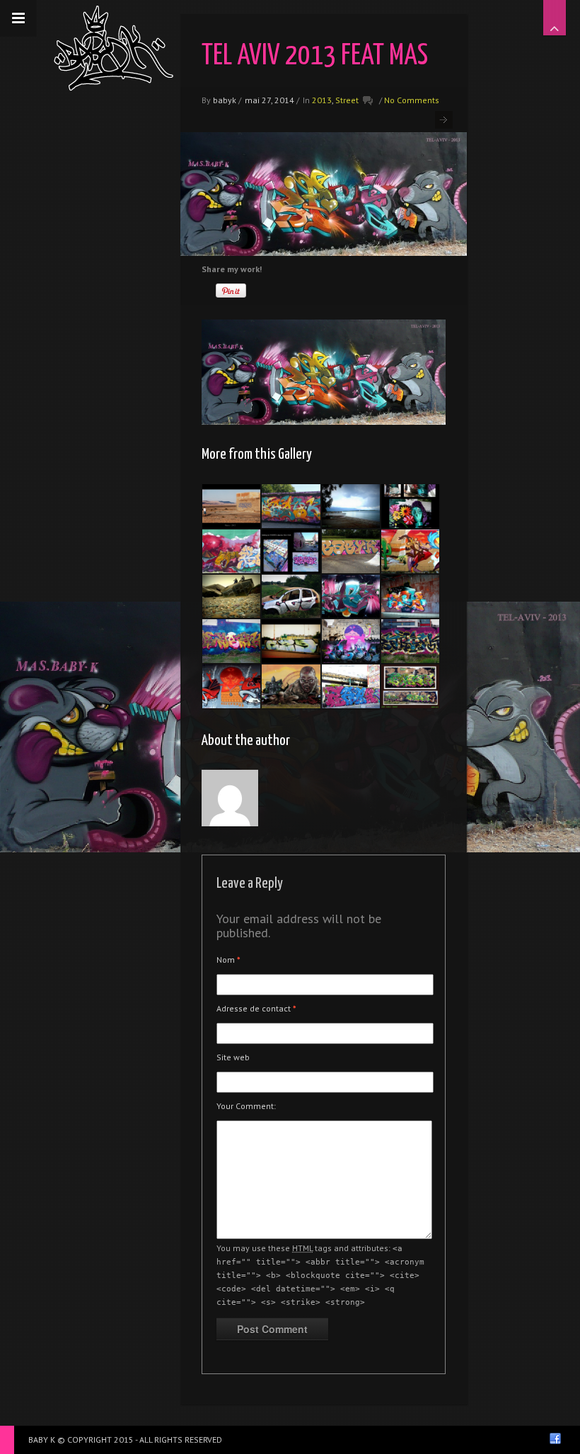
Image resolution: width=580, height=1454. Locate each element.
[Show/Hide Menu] (18, 18)
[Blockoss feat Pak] (231, 596)
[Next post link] (444, 120)
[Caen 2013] (351, 596)
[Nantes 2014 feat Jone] (291, 686)
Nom (228, 959)
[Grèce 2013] (351, 506)
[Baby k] (113, 48)
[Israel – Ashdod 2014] (410, 506)
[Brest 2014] (410, 641)
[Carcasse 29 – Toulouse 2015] (291, 596)
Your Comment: (246, 1106)
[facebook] (555, 1438)
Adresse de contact (256, 1008)
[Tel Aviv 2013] (231, 551)
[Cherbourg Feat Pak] (291, 641)
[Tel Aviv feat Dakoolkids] (351, 641)
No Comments (411, 100)
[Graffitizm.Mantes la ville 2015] (291, 506)
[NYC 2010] (291, 551)
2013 (322, 100)
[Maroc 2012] (231, 506)
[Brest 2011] (410, 686)
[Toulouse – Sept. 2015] (351, 551)
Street (347, 100)
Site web (233, 1057)
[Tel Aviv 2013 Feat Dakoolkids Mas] (231, 686)
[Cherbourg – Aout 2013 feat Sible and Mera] (410, 551)
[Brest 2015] (231, 641)
